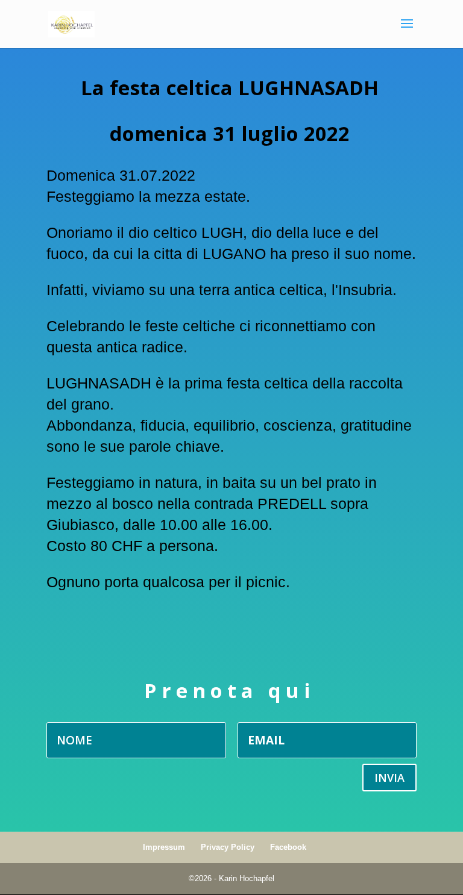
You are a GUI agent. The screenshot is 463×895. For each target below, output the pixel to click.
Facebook (288, 847)
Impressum (164, 847)
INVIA (389, 777)
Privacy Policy (227, 847)
